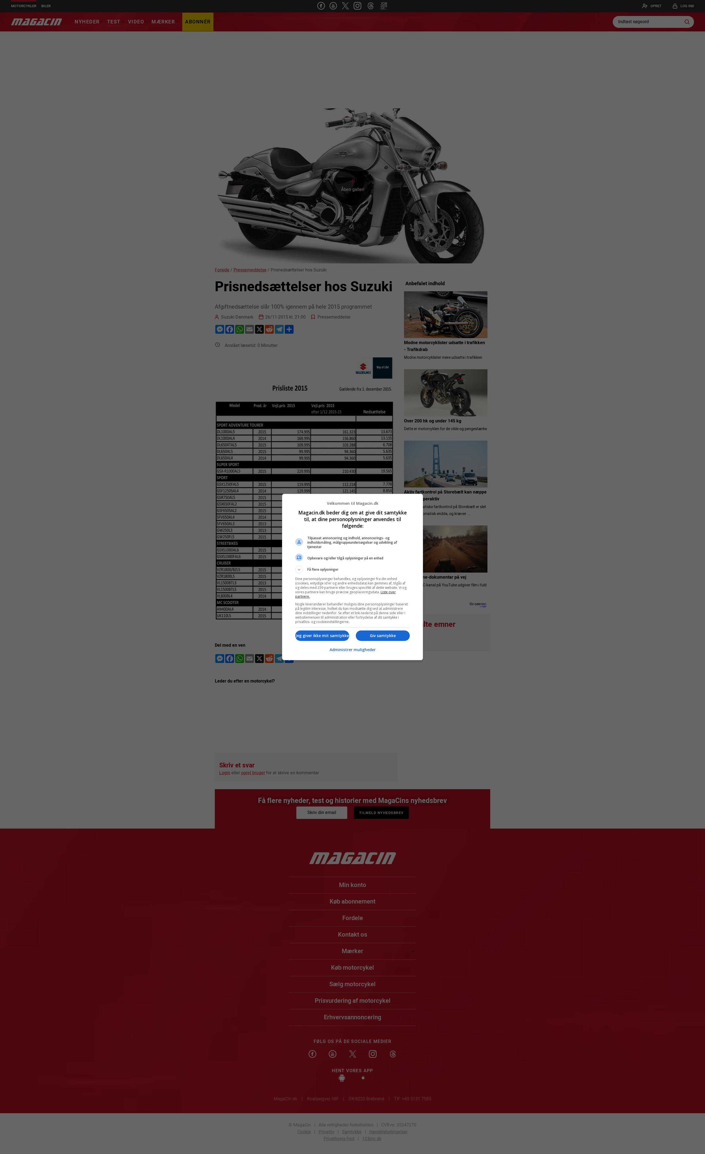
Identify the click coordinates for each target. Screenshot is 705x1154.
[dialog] (352, 577)
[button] (352, 569)
